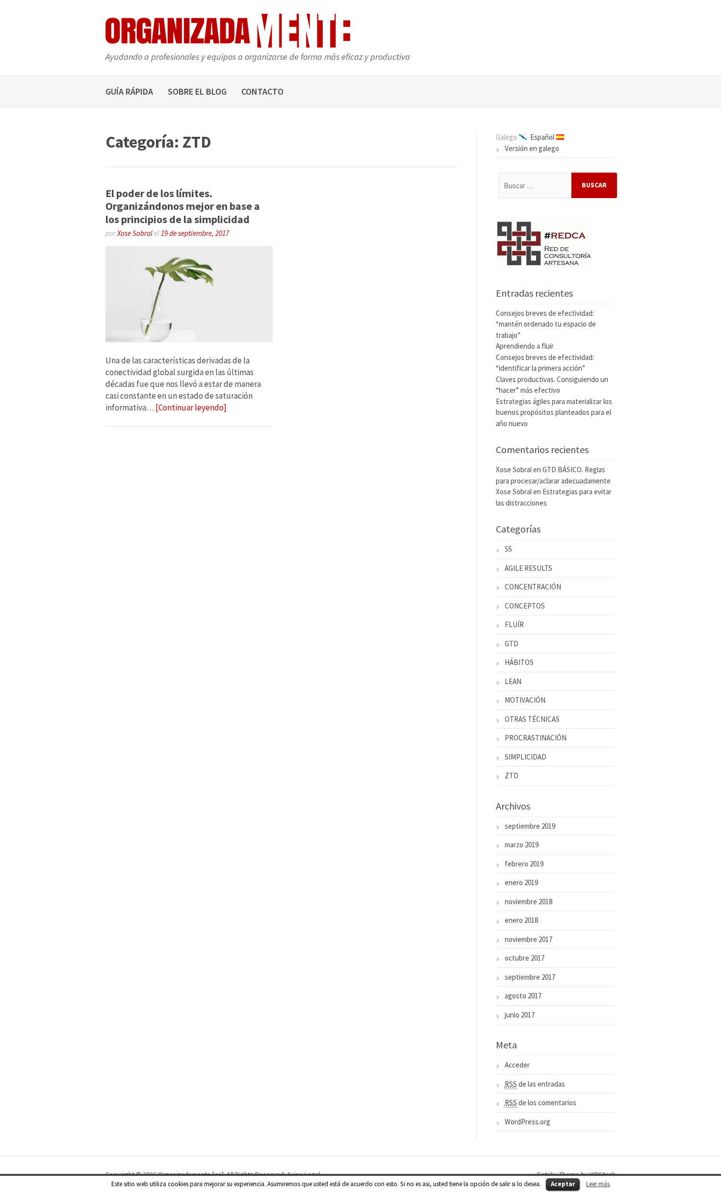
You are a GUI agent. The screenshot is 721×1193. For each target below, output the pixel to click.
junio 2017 (520, 1014)
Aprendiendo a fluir (525, 346)
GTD (511, 643)
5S (508, 549)
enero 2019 (521, 882)
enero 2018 (521, 920)
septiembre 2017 (530, 977)
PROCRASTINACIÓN (535, 737)
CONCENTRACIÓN (533, 586)
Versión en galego (532, 148)
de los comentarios (540, 1102)
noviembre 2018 (528, 901)
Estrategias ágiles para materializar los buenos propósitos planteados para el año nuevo (554, 412)
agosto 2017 (523, 995)
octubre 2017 (524, 958)
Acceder (517, 1064)
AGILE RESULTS (528, 568)
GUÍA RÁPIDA (129, 91)
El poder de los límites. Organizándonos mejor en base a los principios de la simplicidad (182, 206)
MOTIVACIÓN (525, 700)
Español (542, 137)
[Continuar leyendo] (191, 407)
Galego (506, 137)
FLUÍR (514, 624)
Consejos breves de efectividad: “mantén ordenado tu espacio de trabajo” (546, 324)
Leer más (598, 1184)
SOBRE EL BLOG (197, 91)
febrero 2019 (524, 863)
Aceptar (563, 1184)
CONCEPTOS (525, 605)
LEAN (513, 681)
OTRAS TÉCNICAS (532, 719)
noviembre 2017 (528, 939)
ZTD (511, 775)
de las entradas (535, 1084)
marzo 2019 (522, 844)
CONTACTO (262, 91)
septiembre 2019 (530, 826)
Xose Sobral (135, 233)
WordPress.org (527, 1121)
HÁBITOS (519, 662)
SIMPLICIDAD (525, 756)
